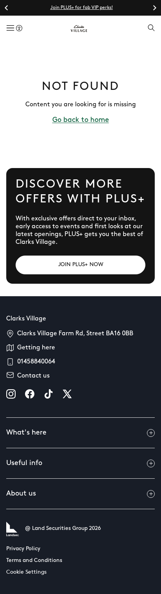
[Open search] (151, 28)
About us (21, 493)
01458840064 (36, 362)
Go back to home (80, 120)
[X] (67, 394)
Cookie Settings (26, 572)
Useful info (24, 463)
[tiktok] (48, 394)
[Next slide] (154, 8)
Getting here (36, 348)
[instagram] (11, 394)
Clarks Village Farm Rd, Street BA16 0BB (75, 334)
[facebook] (29, 394)
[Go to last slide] (6, 8)
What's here (26, 433)
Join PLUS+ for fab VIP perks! (81, 7)
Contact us (33, 376)
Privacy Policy (23, 549)
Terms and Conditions (34, 561)
